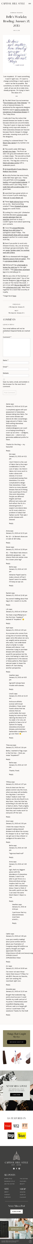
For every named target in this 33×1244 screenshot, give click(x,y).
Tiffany (8, 782)
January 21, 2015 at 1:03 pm (16, 630)
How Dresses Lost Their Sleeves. (15, 103)
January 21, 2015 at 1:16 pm (16, 747)
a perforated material (19, 182)
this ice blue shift (20, 285)
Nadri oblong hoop (16, 202)
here (14, 296)
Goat (24, 280)
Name (5, 360)
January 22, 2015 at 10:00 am (16, 968)
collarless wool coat (13, 287)
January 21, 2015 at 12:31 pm (16, 533)
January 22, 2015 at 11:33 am (16, 991)
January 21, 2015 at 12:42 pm (16, 595)
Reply (8, 451)
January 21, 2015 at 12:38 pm (16, 549)
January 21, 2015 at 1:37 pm (16, 784)
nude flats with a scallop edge (14, 187)
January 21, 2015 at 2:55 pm (16, 823)
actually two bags (9, 151)
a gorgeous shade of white (14, 261)
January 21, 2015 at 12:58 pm (16, 611)
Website (6, 373)
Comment (7, 337)
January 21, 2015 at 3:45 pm (16, 936)
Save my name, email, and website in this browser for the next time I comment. (16, 384)
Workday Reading (16, 12)
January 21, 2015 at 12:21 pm (16, 406)
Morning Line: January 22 (16, 313)
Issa (17, 280)
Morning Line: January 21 (17, 307)
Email (5, 367)
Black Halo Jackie (9, 143)
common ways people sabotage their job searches (15, 217)
